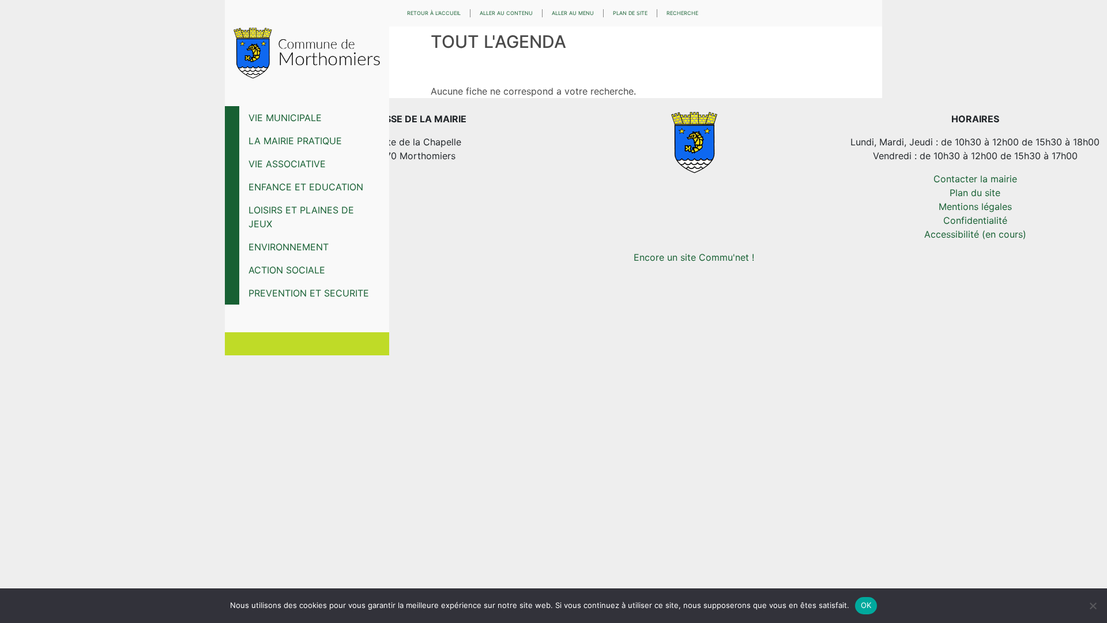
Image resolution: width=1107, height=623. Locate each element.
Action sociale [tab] (286, 270)
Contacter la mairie (975, 179)
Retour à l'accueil (434, 13)
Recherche (682, 13)
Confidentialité (975, 220)
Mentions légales (975, 206)
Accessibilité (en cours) (975, 234)
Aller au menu (573, 13)
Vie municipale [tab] (285, 117)
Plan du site (975, 192)
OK (866, 605)
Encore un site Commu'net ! (694, 257)
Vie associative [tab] (287, 164)
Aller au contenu (506, 13)
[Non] (1092, 605)
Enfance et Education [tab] (305, 187)
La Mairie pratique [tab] (295, 141)
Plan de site (630, 13)
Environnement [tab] (288, 247)
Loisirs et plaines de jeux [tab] (301, 217)
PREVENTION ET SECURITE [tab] (308, 293)
